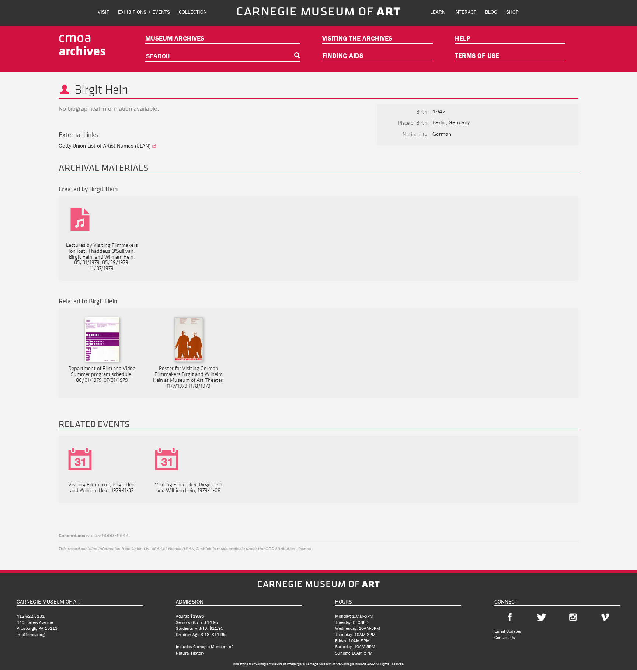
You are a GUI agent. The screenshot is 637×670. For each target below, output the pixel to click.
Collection (193, 11)
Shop (512, 11)
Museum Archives (174, 38)
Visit (103, 11)
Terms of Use (477, 55)
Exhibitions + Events (144, 11)
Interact (465, 11)
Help (462, 38)
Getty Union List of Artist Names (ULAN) (105, 145)
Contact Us (504, 637)
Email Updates (507, 631)
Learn (437, 11)
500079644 (110, 535)
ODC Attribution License (288, 548)
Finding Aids (342, 55)
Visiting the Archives (357, 38)
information (109, 548)
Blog (491, 11)
